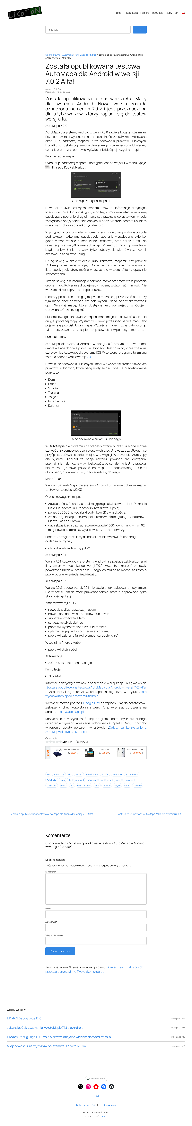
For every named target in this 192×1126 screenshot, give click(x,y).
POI (72, 785)
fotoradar (92, 780)
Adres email (51, 921)
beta (62, 780)
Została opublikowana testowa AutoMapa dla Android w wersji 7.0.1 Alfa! (97, 687)
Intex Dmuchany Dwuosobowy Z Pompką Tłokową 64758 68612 (73, 750)
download (79, 780)
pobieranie (51, 785)
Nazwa (49, 908)
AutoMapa (67, 54)
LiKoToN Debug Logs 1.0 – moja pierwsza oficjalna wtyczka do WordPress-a (59, 1037)
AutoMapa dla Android (85, 54)
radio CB (106, 785)
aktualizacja (59, 774)
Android (78, 774)
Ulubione (138, 785)
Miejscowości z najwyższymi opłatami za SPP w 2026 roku (47, 1046)
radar (96, 785)
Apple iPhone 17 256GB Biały (136, 750)
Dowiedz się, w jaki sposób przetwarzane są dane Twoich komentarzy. (94, 969)
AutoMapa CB (132, 774)
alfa (70, 774)
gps (101, 780)
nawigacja (128, 780)
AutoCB (104, 774)
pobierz (63, 785)
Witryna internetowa (54, 935)
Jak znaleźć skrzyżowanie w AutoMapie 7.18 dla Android (45, 1027)
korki (109, 780)
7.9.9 (90, 357)
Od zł (73, 753)
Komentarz (50, 871)
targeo (117, 785)
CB (69, 780)
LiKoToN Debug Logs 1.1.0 (24, 1018)
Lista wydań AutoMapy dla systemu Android (96, 694)
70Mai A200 (104, 750)
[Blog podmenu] (123, 13)
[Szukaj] (140, 30)
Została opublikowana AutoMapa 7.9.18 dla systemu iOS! (149, 814)
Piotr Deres (58, 89)
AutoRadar (52, 780)
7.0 (48, 774)
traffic (127, 785)
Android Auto (92, 774)
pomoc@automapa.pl (69, 712)
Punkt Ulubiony (84, 785)
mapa (117, 780)
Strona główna (52, 54)
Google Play (91, 703)
